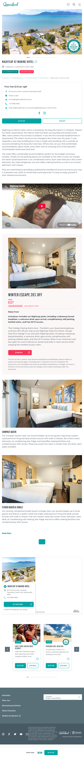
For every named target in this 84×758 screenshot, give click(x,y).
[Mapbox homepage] (40, 612)
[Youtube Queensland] (21, 734)
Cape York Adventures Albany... (24, 647)
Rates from (13, 312)
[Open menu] (79, 4)
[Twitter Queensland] (15, 734)
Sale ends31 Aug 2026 (15, 306)
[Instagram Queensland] (3, 734)
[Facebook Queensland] (9, 734)
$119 (39, 752)
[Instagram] (44, 113)
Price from (30, 752)
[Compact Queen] (42, 404)
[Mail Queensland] (27, 734)
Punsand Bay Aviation (55, 646)
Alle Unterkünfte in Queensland (37, 78)
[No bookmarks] (68, 4)
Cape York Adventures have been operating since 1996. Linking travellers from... (25, 654)
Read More (6, 533)
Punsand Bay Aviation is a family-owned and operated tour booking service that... (57, 651)
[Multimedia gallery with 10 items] (42, 33)
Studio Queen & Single (12, 507)
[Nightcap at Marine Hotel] (42, 31)
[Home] (10, 6)
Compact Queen (9, 431)
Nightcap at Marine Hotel (18, 61)
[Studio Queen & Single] (42, 479)
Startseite (5, 78)
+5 (79, 425)
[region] (42, 153)
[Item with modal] (42, 31)
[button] (6, 33)
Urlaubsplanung (17, 78)
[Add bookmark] (35, 62)
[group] (27, 649)
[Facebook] (39, 113)
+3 (79, 501)
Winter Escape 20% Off (25, 295)
